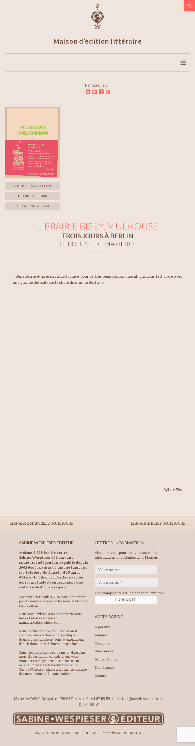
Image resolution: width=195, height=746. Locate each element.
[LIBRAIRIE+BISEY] (88, 91)
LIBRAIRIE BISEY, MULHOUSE (158, 523)
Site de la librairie (34, 186)
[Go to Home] (88, 724)
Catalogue (102, 643)
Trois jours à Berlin (97, 236)
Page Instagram (34, 206)
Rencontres (104, 651)
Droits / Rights (106, 659)
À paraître (103, 627)
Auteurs (101, 635)
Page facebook (33, 196)
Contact (101, 675)
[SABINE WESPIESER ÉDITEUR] (97, 26)
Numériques (105, 667)
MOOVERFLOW (129, 733)
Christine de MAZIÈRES (98, 244)
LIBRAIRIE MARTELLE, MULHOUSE (41, 523)
